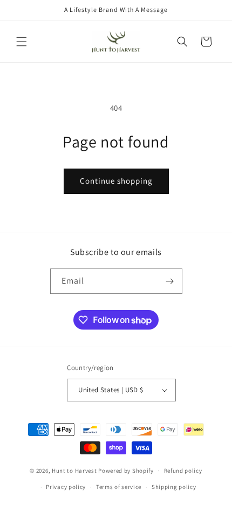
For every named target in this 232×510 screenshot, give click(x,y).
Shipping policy (174, 487)
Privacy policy (66, 487)
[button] (21, 41)
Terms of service (118, 487)
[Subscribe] (170, 281)
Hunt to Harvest (74, 470)
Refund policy (183, 470)
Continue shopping (116, 181)
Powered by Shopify (126, 470)
